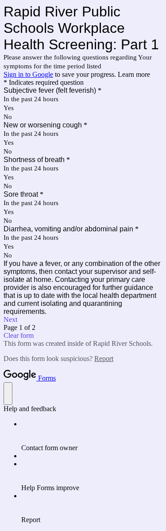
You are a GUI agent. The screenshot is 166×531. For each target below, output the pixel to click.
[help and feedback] (8, 393)
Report (103, 358)
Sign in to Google (28, 74)
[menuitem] (91, 436)
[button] (83, 320)
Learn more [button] (134, 74)
